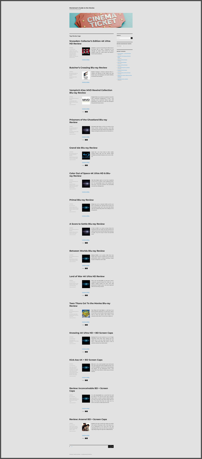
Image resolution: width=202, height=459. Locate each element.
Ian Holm (73, 284)
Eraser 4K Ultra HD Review (122, 62)
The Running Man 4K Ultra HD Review (124, 72)
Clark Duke (71, 370)
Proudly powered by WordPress (86, 454)
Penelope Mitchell (75, 260)
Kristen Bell (75, 314)
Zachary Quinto (72, 57)
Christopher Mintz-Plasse (73, 369)
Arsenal (76, 426)
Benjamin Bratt (72, 232)
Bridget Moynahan (72, 283)
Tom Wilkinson (75, 56)
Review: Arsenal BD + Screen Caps (88, 419)
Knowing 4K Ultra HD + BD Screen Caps (91, 333)
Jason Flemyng (72, 371)
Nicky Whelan (71, 400)
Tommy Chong (71, 187)
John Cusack (71, 427)
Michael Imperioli (72, 209)
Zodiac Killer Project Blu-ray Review (124, 67)
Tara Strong (76, 315)
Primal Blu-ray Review (81, 200)
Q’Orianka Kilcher (75, 186)
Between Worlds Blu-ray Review (87, 251)
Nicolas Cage (76, 51)
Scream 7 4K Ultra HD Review (122, 65)
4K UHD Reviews (72, 49)
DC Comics (71, 314)
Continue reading (85, 59)
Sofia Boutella (71, 132)
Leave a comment (72, 104)
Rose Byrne (71, 342)
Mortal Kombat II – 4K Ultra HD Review (124, 53)
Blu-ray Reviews (72, 73)
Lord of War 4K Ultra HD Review (87, 276)
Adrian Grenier (71, 426)
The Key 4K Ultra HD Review (122, 70)
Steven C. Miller (72, 429)
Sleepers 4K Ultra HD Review (122, 59)
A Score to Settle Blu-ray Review (87, 224)
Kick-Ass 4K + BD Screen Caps (85, 360)
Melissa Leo (71, 51)
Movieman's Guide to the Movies (81, 8)
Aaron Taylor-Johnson (73, 366)
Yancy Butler (75, 374)
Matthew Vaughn (75, 372)
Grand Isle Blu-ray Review (83, 147)
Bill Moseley (71, 131)
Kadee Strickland (72, 157)
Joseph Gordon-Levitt (73, 50)
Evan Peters (76, 370)
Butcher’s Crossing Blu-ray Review (88, 67)
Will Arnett (71, 316)
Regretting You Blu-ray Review (123, 79)
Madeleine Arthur (72, 185)
